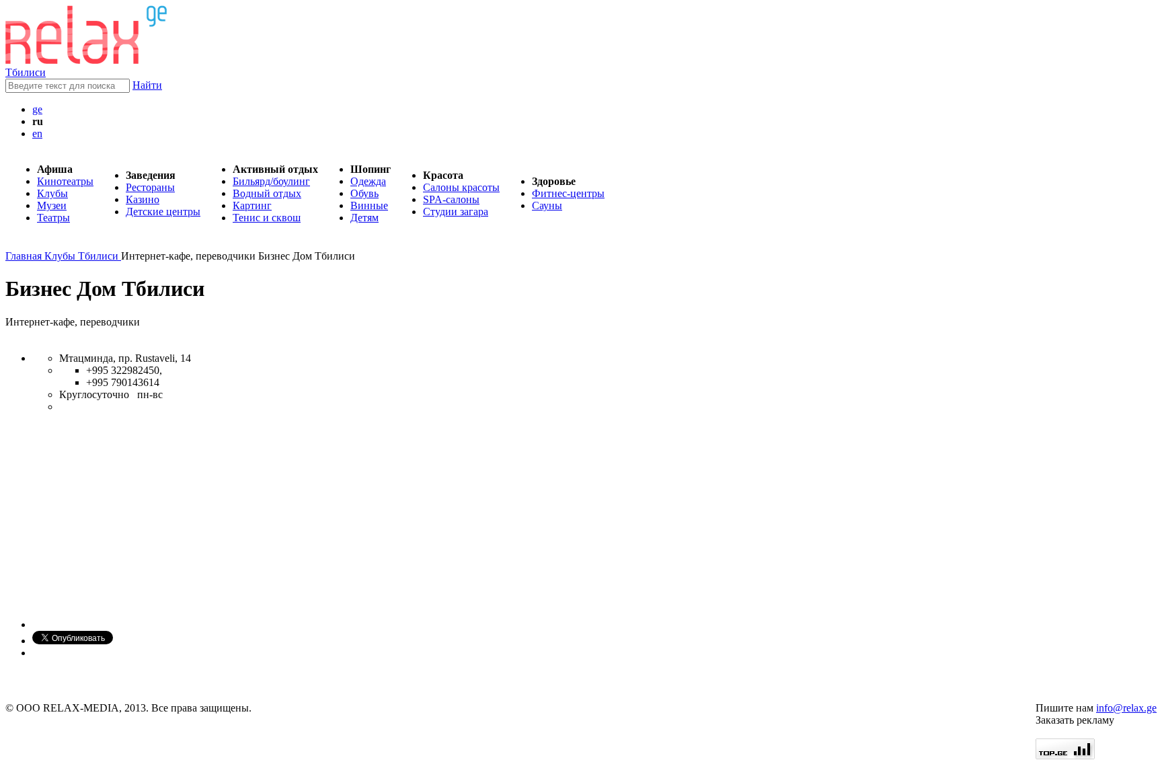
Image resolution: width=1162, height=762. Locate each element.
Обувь (364, 193)
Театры (53, 217)
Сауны (547, 205)
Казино (142, 199)
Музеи (52, 205)
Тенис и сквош (267, 217)
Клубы (52, 193)
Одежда (368, 181)
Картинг (252, 205)
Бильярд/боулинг (271, 181)
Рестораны (150, 187)
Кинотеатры (65, 181)
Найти (147, 85)
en (37, 133)
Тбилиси (25, 72)
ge (37, 109)
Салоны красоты (461, 187)
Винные (369, 205)
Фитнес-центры (568, 193)
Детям (364, 217)
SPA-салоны (451, 199)
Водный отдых (267, 193)
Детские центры (163, 211)
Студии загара (455, 211)
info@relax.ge (1126, 708)
